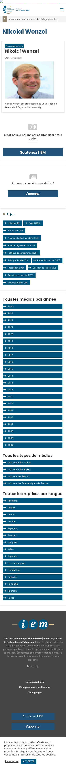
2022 (10, 320)
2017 (10, 355)
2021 (10, 327)
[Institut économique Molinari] (16, 10)
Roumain (12, 590)
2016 (10, 361)
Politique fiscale (18, 260)
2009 (10, 410)
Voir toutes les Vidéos (19, 462)
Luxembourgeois (16, 563)
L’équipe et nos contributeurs (34, 687)
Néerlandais (14, 570)
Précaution (16, 267)
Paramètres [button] (11, 761)
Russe (11, 597)
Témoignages (34, 692)
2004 (10, 445)
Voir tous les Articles (19, 476)
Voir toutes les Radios (19, 469)
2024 (10, 306)
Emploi (34, 223)
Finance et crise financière (23, 238)
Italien (11, 549)
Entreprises (15, 230)
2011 (10, 396)
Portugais (13, 583)
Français (12, 535)
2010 (10, 403)
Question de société (44, 267)
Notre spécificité (35, 682)
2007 (10, 424)
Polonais (12, 577)
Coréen (12, 521)
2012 (10, 389)
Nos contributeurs (14, 46)
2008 (10, 417)
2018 (10, 348)
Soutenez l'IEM (33, 716)
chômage (13, 223)
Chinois (12, 514)
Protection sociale (48, 260)
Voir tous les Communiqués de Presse (28, 483)
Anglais (11, 507)
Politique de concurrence (22, 253)
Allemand (12, 500)
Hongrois (12, 542)
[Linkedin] (33, 666)
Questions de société (20, 275)
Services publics (18, 282)
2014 (10, 375)
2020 (10, 334)
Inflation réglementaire (21, 245)
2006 (10, 431)
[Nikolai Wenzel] (33, 80)
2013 (10, 382)
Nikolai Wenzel (22, 51)
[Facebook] (29, 666)
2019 (10, 341)
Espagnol (12, 528)
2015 (10, 368)
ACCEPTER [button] (28, 761)
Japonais (12, 556)
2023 (10, 313)
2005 (10, 438)
